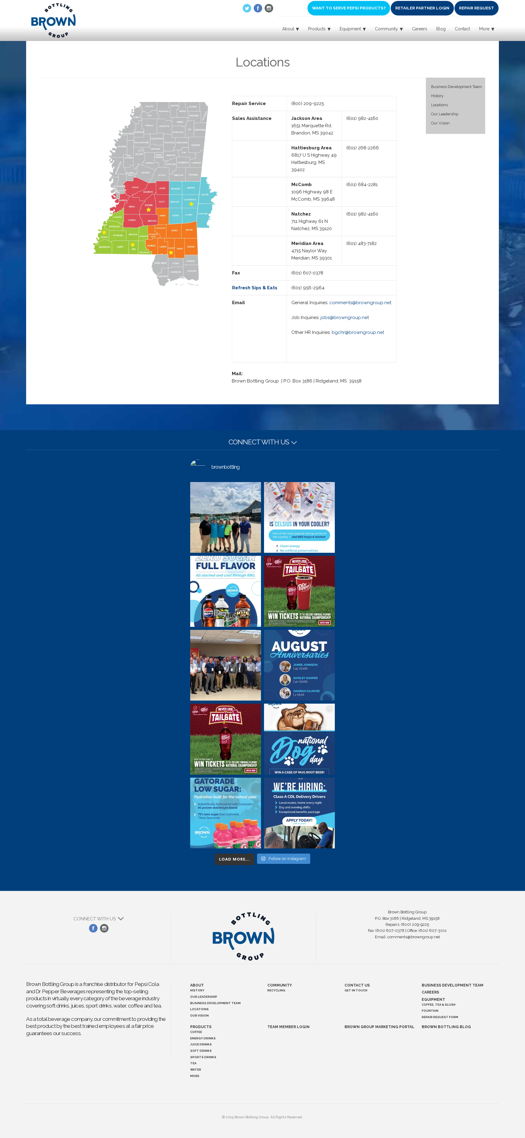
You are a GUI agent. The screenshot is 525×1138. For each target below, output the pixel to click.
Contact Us (357, 985)
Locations (439, 105)
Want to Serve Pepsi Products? (349, 7)
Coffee (196, 1032)
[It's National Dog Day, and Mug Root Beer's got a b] (299, 739)
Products (200, 1027)
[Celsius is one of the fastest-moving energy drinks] (299, 517)
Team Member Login (288, 1027)
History (437, 95)
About (197, 985)
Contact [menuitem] (462, 28)
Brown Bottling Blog (446, 1027)
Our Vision (440, 123)
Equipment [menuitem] (350, 28)
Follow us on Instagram (269, 8)
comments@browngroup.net (360, 302)
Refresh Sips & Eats (254, 287)
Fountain (430, 1010)
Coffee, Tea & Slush (438, 1004)
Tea (193, 1063)
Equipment (433, 999)
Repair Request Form (440, 1017)
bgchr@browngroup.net (358, 332)
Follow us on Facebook (258, 8)
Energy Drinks (203, 1038)
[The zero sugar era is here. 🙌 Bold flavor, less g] (225, 591)
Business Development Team (456, 86)
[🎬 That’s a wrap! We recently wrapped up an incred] (225, 517)
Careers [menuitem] (419, 28)
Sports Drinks (203, 1057)
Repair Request (476, 7)
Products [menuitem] (317, 28)
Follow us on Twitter (247, 8)
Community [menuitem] (386, 28)
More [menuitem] (484, 28)
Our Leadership (444, 114)
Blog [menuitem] (441, 28)
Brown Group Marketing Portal (379, 1027)
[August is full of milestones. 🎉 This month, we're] (299, 665)
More (194, 1076)
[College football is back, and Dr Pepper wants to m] (225, 739)
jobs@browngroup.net (345, 317)
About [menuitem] (288, 28)
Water (195, 1069)
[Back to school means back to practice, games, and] (225, 813)
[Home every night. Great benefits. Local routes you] (299, 813)
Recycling (276, 990)
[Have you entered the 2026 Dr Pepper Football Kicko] (299, 591)
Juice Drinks (201, 1044)
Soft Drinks (201, 1050)
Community (279, 985)
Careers (430, 992)
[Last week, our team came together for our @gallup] (225, 665)
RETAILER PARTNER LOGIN (422, 7)
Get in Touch (356, 990)
